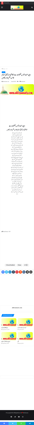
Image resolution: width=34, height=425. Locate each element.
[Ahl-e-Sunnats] (17, 8)
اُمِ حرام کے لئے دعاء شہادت (22, 328)
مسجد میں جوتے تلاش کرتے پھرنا (5, 342)
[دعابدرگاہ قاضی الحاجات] (8, 322)
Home (4, 69)
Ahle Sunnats (25, 413)
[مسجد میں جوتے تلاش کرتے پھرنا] (8, 336)
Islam (19, 265)
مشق (18, 342)
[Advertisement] (17, 25)
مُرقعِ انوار (26, 265)
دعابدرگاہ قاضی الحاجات (4, 328)
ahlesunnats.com (6, 81)
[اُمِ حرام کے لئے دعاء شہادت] (25, 322)
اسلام (7, 69)
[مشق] (25, 336)
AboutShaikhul (10, 265)
